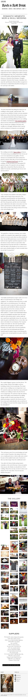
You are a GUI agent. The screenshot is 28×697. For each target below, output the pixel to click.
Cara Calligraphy (16, 658)
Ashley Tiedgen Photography (16, 22)
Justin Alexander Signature (17, 640)
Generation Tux (17, 646)
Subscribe (3, 1)
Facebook (18, 675)
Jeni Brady (15, 643)
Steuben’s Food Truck (12, 161)
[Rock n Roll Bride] (14, 5)
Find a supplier (17, 8)
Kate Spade (17, 641)
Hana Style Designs (16, 649)
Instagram (18, 677)
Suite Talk (21, 654)
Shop (23, 8)
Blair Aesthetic (16, 644)
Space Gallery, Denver (15, 638)
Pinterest (18, 679)
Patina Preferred (17, 657)
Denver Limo (16, 660)
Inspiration (4, 8)
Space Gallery (17, 152)
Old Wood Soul (16, 655)
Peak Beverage (15, 652)
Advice (10, 8)
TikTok (17, 681)
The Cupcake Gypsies (20, 120)
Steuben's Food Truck (16, 650)
